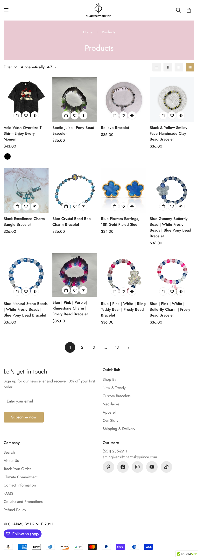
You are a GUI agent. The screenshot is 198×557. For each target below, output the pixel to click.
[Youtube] (152, 467)
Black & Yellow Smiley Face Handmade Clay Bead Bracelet (168, 133)
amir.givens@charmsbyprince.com (130, 457)
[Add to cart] (66, 115)
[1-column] (156, 67)
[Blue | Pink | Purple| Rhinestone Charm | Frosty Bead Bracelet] (74, 275)
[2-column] (167, 67)
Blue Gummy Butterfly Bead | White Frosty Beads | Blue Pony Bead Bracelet (170, 227)
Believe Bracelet (115, 127)
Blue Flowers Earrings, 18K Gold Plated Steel (120, 221)
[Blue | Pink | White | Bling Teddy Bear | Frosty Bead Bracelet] (123, 275)
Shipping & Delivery (119, 428)
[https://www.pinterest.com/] (108, 467)
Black (7, 156)
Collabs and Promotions (23, 501)
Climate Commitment (20, 477)
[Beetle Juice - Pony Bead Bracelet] (74, 99)
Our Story (110, 420)
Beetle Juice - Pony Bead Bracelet (73, 130)
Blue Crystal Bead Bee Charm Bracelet (71, 221)
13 (117, 347)
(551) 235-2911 (115, 451)
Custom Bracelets (116, 396)
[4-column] (190, 67)
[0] (188, 10)
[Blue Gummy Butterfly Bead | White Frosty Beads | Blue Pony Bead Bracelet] (172, 190)
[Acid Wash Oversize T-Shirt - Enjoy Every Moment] (26, 99)
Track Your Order (17, 469)
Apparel (109, 412)
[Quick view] (35, 115)
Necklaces (111, 404)
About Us (11, 460)
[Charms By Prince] (99, 10)
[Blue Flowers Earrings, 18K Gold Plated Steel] (123, 190)
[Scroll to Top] (188, 530)
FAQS (8, 493)
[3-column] (179, 67)
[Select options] (17, 115)
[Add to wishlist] (26, 115)
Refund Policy (15, 510)
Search (9, 452)
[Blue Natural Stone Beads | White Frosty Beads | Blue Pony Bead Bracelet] (26, 275)
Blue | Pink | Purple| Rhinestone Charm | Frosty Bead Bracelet (70, 308)
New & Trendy (114, 387)
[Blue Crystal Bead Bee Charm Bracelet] (74, 190)
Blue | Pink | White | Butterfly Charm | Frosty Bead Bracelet (170, 309)
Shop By (109, 379)
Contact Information (20, 485)
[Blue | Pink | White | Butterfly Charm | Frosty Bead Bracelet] (172, 275)
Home (87, 32)
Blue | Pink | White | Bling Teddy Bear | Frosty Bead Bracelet (123, 309)
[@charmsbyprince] (123, 467)
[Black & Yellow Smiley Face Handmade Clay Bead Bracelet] (172, 99)
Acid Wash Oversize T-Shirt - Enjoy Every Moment (23, 133)
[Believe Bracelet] (123, 99)
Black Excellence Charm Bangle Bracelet (24, 221)
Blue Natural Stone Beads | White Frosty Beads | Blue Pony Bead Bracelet (26, 309)
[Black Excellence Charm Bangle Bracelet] (26, 190)
